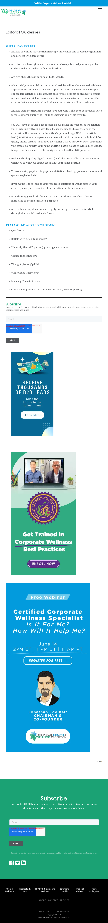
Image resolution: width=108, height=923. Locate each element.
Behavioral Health (64, 890)
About (42, 900)
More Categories (94, 890)
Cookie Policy (63, 911)
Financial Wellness (80, 890)
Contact (53, 900)
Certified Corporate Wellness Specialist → (54, 3)
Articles (64, 900)
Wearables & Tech (25, 890)
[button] (100, 10)
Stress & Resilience (9, 890)
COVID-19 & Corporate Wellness (44, 890)
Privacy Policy (45, 911)
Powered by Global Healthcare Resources (54, 917)
